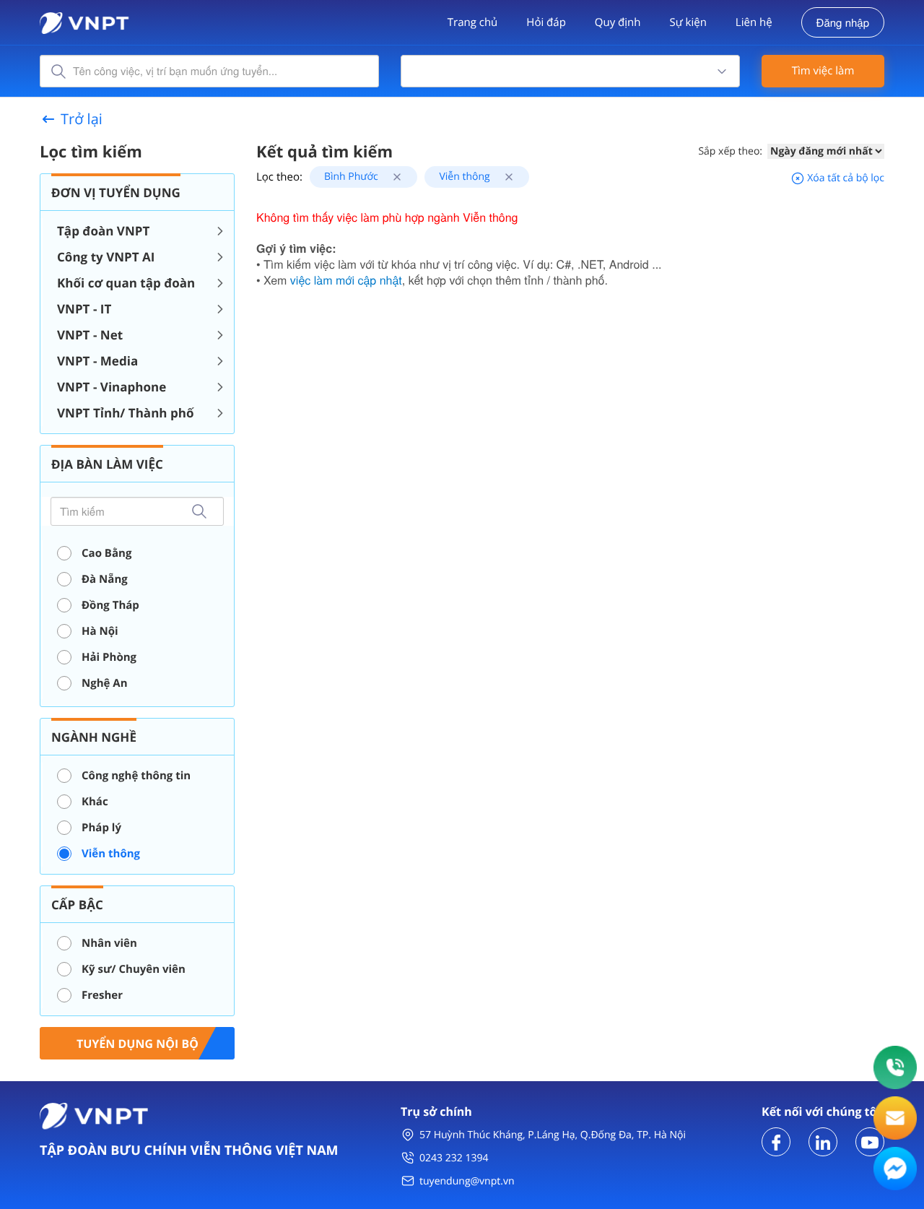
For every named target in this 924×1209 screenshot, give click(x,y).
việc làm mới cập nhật (346, 280)
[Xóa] (391, 176)
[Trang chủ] (84, 21)
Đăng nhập (842, 22)
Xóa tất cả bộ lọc (844, 178)
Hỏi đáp (545, 22)
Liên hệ (754, 22)
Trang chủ (473, 22)
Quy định (618, 22)
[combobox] (570, 71)
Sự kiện (687, 22)
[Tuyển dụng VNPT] (776, 1140)
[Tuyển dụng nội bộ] (137, 1042)
